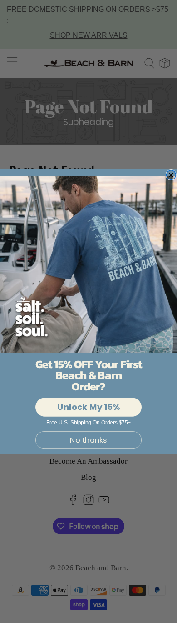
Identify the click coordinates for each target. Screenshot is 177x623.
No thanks (88, 439)
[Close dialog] (171, 174)
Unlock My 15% (88, 406)
